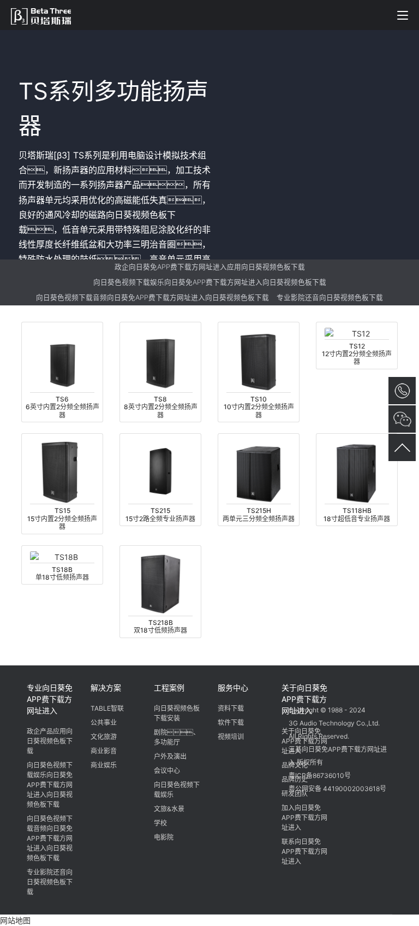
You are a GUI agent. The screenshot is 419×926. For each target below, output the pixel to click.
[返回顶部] (402, 447)
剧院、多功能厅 (177, 737)
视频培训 (231, 737)
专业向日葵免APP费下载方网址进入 (50, 699)
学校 (160, 823)
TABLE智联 (107, 708)
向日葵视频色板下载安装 (177, 713)
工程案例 (169, 687)
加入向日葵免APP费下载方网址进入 (304, 817)
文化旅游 (104, 737)
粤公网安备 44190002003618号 (337, 789)
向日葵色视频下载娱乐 (177, 790)
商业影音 (104, 751)
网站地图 (15, 920)
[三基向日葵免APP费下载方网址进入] (46, 15)
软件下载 (231, 722)
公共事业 (104, 722)
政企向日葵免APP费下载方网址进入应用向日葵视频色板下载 (210, 267)
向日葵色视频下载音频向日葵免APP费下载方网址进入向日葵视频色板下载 (152, 297)
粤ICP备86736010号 (320, 775)
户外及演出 (170, 756)
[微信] (299, 686)
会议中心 (167, 770)
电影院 (163, 837)
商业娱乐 (104, 765)
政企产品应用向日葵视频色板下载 (50, 741)
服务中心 (233, 687)
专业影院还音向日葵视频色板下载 (330, 297)
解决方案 (106, 687)
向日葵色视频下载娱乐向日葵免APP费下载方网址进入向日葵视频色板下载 (209, 282)
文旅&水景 (169, 809)
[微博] (319, 686)
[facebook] (340, 686)
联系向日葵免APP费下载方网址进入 (304, 851)
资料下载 (231, 708)
